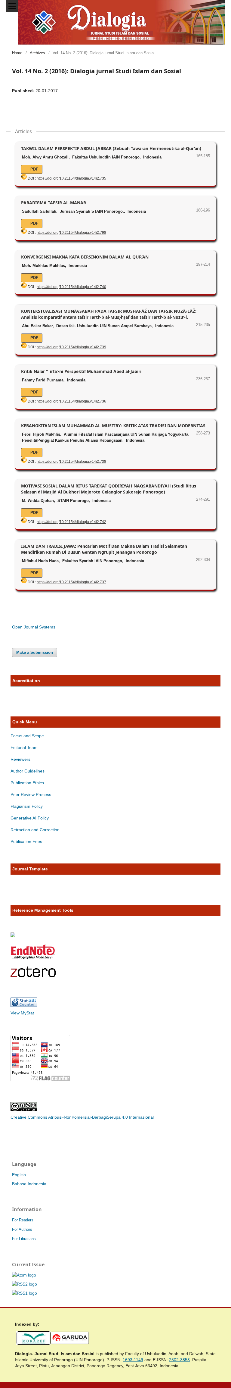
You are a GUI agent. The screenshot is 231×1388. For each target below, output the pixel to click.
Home (17, 53)
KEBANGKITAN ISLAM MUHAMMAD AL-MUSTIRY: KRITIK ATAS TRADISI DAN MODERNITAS (113, 425)
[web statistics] (24, 1005)
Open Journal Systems (33, 627)
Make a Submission (34, 652)
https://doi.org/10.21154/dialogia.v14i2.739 (71, 347)
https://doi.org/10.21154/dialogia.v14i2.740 (71, 287)
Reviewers (21, 759)
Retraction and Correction (35, 829)
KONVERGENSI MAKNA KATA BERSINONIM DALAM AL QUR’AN (85, 257)
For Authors (22, 1229)
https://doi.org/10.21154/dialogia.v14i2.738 (71, 461)
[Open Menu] (12, 6)
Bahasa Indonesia (29, 1183)
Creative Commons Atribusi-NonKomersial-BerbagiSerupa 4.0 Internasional (82, 1117)
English (19, 1174)
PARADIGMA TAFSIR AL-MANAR (53, 202)
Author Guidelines (28, 771)
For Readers (22, 1220)
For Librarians (24, 1238)
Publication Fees (26, 841)
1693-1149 (133, 1359)
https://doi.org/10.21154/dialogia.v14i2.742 (71, 522)
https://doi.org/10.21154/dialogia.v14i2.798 (71, 232)
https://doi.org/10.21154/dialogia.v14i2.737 (71, 582)
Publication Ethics (27, 782)
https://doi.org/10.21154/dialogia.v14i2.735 (71, 178)
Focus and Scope (27, 735)
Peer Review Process (31, 794)
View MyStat (22, 1012)
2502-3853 (179, 1359)
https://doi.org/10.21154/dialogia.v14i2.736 (71, 401)
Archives (37, 53)
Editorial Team (24, 747)
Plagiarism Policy (27, 806)
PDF (33, 169)
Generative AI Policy (30, 818)
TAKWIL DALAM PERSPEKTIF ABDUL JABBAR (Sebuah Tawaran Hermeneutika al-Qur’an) (111, 148)
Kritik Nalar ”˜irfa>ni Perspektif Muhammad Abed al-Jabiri (81, 371)
